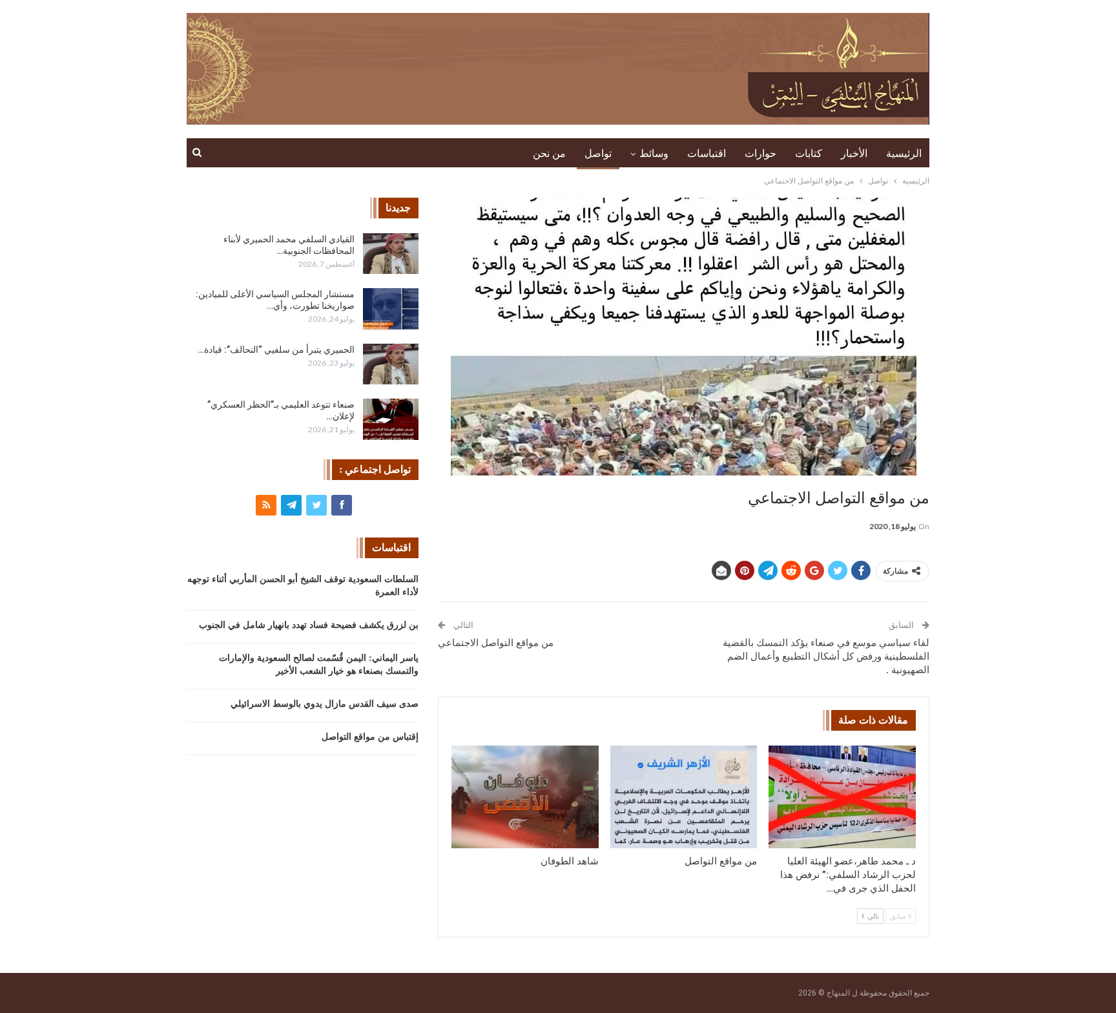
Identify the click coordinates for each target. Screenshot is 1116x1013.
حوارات (760, 153)
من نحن (549, 153)
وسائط (653, 153)
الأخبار (854, 153)
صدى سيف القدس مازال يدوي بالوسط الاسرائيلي (324, 704)
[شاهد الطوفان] (525, 797)
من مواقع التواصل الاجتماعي (495, 643)
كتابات (808, 153)
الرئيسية (904, 153)
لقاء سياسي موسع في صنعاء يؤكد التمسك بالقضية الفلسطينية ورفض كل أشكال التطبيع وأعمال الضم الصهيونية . (826, 656)
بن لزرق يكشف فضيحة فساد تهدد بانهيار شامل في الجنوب (308, 625)
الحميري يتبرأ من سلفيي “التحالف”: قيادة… (276, 349)
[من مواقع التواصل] (684, 797)
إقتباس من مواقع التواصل (370, 737)
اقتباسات (706, 153)
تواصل (598, 153)
